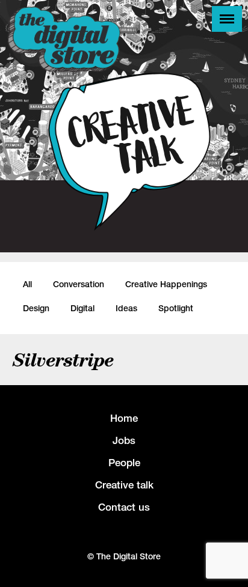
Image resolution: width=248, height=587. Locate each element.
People (124, 463)
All (27, 284)
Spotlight (175, 308)
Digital (82, 308)
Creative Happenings (166, 284)
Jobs (124, 440)
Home (124, 418)
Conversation (78, 284)
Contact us (124, 507)
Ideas (126, 308)
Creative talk (124, 485)
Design (36, 308)
